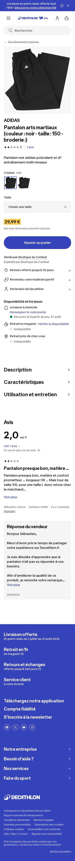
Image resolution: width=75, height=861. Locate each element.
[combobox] (37, 207)
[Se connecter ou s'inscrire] (57, 18)
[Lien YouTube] (24, 727)
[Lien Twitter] (15, 727)
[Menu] (8, 18)
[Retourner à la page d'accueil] (33, 18)
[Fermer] (68, 6)
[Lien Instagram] (32, 727)
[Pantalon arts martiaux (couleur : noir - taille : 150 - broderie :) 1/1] (37, 80)
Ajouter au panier (37, 243)
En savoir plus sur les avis (20, 450)
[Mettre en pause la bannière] (62, 6)
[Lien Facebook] (7, 727)
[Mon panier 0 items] (66, 18)
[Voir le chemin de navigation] (5, 42)
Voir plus (13, 585)
